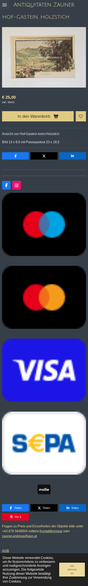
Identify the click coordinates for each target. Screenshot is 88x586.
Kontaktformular (50, 531)
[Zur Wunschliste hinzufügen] (81, 116)
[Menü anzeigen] (4, 5)
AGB (5, 551)
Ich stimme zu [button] (72, 569)
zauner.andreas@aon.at (19, 536)
